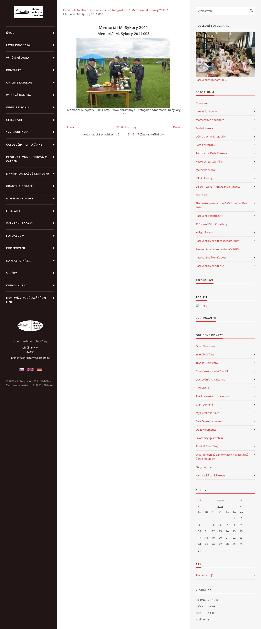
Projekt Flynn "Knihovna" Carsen (27, 159)
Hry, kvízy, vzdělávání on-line (26, 300)
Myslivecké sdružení (208, 413)
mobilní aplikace (20, 198)
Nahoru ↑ (49, 385)
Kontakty (13, 70)
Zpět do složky (126, 127)
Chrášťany (202, 103)
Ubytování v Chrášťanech (211, 379)
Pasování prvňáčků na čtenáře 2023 (217, 249)
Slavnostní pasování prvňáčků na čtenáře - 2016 (221, 205)
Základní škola (204, 128)
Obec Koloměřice (206, 429)
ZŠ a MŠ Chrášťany (207, 446)
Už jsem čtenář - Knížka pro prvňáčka (218, 186)
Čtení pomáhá (204, 404)
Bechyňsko (202, 388)
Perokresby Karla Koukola (211, 153)
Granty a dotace (19, 186)
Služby (11, 273)
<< (199, 500)
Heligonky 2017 (205, 232)
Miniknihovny (204, 178)
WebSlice (46, 381)
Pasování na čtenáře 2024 (211, 80)
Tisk (8, 385)
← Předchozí (71, 127)
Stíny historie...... (205, 467)
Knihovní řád (17, 285)
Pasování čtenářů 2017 (209, 216)
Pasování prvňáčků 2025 (210, 266)
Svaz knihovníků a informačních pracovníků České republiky (222, 457)
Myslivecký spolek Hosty (211, 475)
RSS (36, 381)
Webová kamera (18, 95)
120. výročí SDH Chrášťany (212, 224)
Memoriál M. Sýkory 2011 (149, 10)
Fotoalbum (15, 236)
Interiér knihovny (206, 111)
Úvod (10, 33)
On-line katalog (19, 82)
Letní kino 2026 (18, 45)
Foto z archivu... (205, 145)
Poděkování (15, 248)
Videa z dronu (17, 107)
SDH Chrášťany (205, 354)
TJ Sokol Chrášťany (207, 363)
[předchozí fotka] (69, 73)
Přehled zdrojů (204, 575)
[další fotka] (176, 73)
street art (201, 195)
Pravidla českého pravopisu (212, 396)
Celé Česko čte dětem (209, 421)
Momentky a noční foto (210, 120)
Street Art (14, 120)
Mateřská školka (206, 170)
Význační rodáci (19, 223)
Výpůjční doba (17, 57)
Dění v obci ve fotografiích (110, 10)
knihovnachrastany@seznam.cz (30, 358)
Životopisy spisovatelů (209, 438)
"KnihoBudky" (17, 132)
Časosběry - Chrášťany (24, 144)
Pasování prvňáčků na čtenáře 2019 (217, 241)
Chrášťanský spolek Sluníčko (213, 371)
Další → (178, 127)
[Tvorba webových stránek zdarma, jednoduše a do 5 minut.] (30, 381)
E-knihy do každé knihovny (28, 173)
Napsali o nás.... (19, 260)
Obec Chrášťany (205, 346)
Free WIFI (13, 211)
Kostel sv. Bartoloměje (209, 161)
